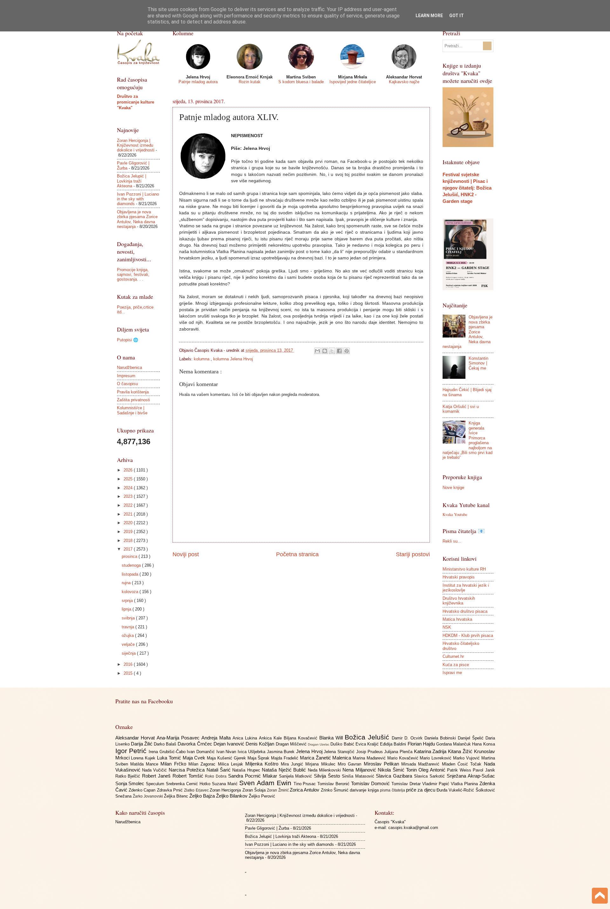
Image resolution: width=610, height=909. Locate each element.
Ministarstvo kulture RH (464, 569)
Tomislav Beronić (334, 783)
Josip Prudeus (370, 751)
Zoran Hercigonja (226, 790)
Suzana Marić (225, 783)
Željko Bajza (202, 796)
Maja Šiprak (259, 758)
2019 (129, 531)
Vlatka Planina (465, 783)
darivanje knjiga (365, 790)
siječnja (129, 653)
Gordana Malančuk (454, 744)
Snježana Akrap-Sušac (471, 776)
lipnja (127, 609)
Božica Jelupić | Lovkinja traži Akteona (131, 181)
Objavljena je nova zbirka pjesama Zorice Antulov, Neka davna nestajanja (137, 219)
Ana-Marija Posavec (179, 737)
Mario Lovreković (436, 758)
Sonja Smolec (130, 783)
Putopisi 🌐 (127, 340)
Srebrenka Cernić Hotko (189, 783)
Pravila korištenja (133, 392)
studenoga (132, 565)
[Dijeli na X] (332, 351)
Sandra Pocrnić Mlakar (253, 776)
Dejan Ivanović (230, 743)
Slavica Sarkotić (430, 776)
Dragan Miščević (292, 744)
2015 (129, 673)
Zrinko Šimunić (335, 790)
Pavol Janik (484, 770)
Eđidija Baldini (393, 744)
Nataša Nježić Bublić (285, 769)
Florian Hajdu (422, 743)
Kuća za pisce (456, 664)
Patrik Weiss (460, 770)
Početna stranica (297, 554)
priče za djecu (421, 789)
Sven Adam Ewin (266, 782)
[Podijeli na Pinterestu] (346, 351)
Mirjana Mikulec (321, 764)
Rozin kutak (250, 81)
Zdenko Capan (143, 790)
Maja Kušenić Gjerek (227, 758)
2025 (129, 479)
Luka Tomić (170, 757)
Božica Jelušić (368, 737)
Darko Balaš (166, 744)
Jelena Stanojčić (340, 751)
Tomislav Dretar (406, 783)
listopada (130, 574)
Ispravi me (452, 672)
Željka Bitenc (176, 796)
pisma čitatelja (393, 790)
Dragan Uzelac (319, 744)
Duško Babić (342, 744)
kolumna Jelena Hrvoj (233, 359)
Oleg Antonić (432, 769)
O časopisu (127, 383)
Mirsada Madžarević (421, 764)
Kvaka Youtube (455, 514)
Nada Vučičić (155, 770)
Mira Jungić (293, 764)
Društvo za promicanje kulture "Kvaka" (135, 102)
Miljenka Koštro (263, 763)
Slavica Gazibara (395, 776)
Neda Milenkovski (325, 770)
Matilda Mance (145, 764)
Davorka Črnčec (195, 743)
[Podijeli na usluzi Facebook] (339, 351)
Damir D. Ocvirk (408, 738)
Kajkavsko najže (404, 81)
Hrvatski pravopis (459, 577)
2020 (129, 522)
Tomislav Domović (371, 783)
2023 (129, 496)
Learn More (429, 15)
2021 (129, 514)
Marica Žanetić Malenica (326, 757)
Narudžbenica (129, 367)
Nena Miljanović (360, 769)
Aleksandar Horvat (136, 737)
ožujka (128, 635)
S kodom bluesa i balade (301, 81)
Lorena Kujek (144, 758)
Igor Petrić (132, 750)
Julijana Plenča (399, 751)
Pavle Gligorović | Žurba (267, 828)
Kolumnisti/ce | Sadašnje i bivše (132, 410)
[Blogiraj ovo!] (325, 351)
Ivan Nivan (227, 751)
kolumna (202, 359)
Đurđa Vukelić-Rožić (456, 790)
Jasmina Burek (281, 751)
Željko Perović (262, 796)
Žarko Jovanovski (148, 796)
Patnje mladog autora (198, 81)
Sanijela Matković (296, 776)
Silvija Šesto (328, 776)
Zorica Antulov (305, 789)
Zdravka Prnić (170, 790)
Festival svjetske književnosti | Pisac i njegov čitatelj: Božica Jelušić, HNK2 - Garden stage (467, 188)
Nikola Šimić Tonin (398, 769)
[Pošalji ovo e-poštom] (317, 351)
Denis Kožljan (260, 743)
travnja (128, 627)
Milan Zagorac (203, 764)
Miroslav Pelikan (383, 763)
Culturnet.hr (453, 656)
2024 (129, 487)
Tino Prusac (306, 783)
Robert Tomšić (189, 776)
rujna (127, 582)
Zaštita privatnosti (133, 400)
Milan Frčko (174, 763)
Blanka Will (332, 737)
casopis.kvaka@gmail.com (413, 827)
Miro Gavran (351, 764)
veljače (129, 644)
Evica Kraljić (368, 744)
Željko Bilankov (232, 796)
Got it (456, 15)
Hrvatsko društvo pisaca (465, 611)
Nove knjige (453, 487)
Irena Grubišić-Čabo (168, 751)
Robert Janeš (157, 776)
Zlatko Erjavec (197, 790)
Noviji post (186, 554)
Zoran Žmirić (278, 790)
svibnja (129, 618)
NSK (447, 627)
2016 (129, 664)
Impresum (126, 375)
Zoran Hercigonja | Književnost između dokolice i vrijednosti (135, 145)
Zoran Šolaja (254, 790)
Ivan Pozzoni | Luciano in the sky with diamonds (138, 199)
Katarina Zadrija (431, 751)
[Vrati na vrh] (600, 896)
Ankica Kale (271, 738)
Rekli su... (452, 541)
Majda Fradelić (285, 758)
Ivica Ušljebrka (252, 751)
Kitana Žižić (461, 751)
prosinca (130, 556)
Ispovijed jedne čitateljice (352, 81)
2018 (129, 540)
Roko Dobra (216, 776)
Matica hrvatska (457, 619)
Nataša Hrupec (247, 770)
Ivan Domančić (201, 751)
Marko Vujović (467, 758)
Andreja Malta (217, 737)
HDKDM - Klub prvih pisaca (468, 635)
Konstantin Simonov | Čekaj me (478, 363)
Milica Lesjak (232, 764)
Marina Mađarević (370, 758)
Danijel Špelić (471, 738)
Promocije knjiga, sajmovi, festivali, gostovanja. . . (133, 274)
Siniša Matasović (359, 776)
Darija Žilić (142, 743)
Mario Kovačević (403, 758)
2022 (129, 505)
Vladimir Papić (436, 783)
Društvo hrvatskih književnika (459, 600)
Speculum (156, 783)
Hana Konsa (483, 744)
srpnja (128, 600)
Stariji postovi (413, 554)
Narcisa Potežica (188, 769)
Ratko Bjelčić (128, 776)
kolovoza (130, 591)
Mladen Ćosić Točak (463, 764)
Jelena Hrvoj (310, 751)
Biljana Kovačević (301, 738)
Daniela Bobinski (441, 738)
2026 (129, 470)
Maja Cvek (195, 757)
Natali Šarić (220, 769)
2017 (129, 549)
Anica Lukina (246, 738)
